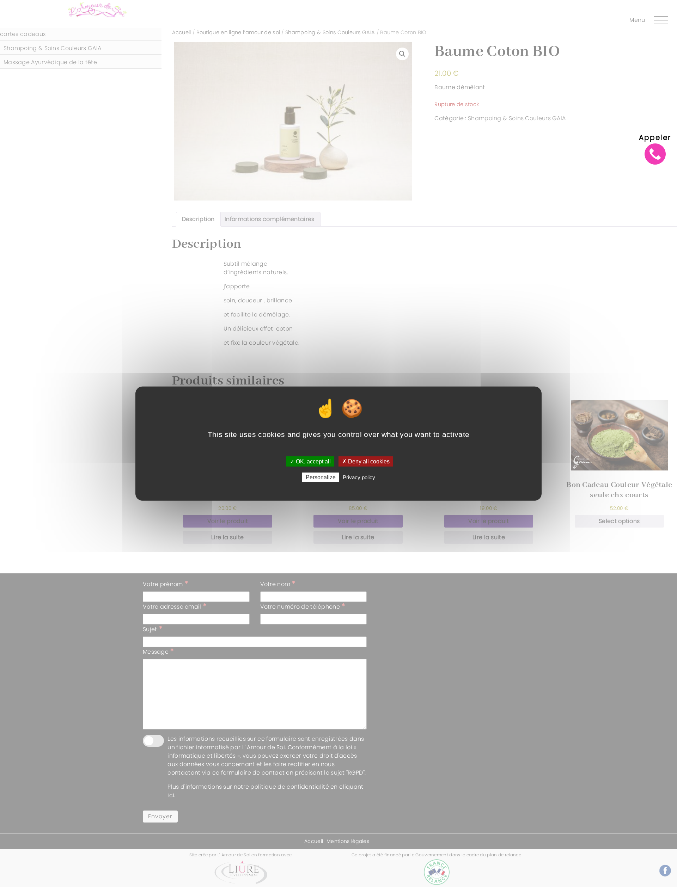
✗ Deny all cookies (366, 461)
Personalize (321, 477)
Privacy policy (359, 477)
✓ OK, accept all (310, 461)
